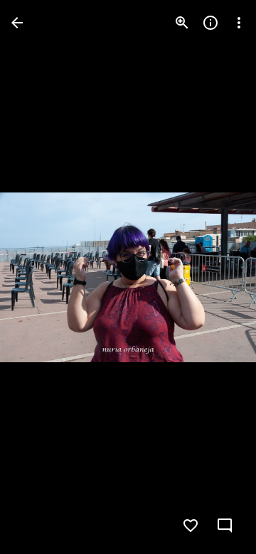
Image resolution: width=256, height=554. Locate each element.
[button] (40, 277)
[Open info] (210, 23)
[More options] (239, 23)
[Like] (190, 525)
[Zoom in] (182, 23)
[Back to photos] (17, 23)
